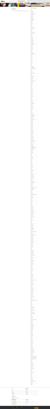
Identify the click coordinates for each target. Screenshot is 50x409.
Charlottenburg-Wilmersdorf (33, 68)
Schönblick (32, 292)
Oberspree (32, 366)
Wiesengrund (32, 320)
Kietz (31, 168)
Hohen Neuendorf (32, 138)
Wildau (31, 321)
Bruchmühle (32, 59)
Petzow (31, 382)
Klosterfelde (32, 177)
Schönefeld (32, 294)
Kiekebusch (32, 165)
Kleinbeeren (32, 174)
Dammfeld (32, 77)
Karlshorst (32, 157)
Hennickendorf (32, 130)
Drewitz (31, 86)
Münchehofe (32, 229)
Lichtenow (32, 195)
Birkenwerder (32, 40)
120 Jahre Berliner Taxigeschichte (15, 397)
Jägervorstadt (32, 149)
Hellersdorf (32, 129)
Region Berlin (13, 394)
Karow (31, 159)
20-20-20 (35, 8)
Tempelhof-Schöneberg (33, 310)
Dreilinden (32, 85)
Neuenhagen (32, 239)
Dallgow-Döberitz (32, 76)
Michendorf (32, 219)
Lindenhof (32, 201)
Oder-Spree (32, 367)
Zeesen (31, 337)
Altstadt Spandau (32, 20)
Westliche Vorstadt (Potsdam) (33, 319)
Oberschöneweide (32, 365)
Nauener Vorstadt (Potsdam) (33, 231)
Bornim (31, 50)
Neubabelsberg (32, 238)
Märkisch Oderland (32, 211)
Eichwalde (32, 93)
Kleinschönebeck (32, 176)
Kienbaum (32, 166)
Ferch (31, 111)
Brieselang (32, 57)
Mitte (31, 221)
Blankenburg (32, 41)
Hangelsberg (32, 120)
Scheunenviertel (32, 284)
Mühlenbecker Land (32, 228)
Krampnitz (32, 184)
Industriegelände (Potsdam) (33, 147)
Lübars (31, 202)
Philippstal (32, 383)
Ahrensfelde (32, 11)
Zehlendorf (32, 339)
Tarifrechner (27, 394)
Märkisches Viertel (32, 212)
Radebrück (32, 258)
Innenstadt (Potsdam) (33, 148)
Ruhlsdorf (32, 274)
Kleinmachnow (32, 175)
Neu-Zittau (32, 237)
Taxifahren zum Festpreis (14, 404)
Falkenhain (32, 104)
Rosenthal (32, 267)
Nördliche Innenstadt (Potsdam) (34, 356)
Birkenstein (32, 39)
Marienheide (32, 210)
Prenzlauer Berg (32, 257)
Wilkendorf (32, 329)
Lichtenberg (32, 193)
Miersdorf (32, 220)
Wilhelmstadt (32, 328)
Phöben (31, 384)
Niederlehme (32, 349)
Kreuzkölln (32, 186)
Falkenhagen (32, 102)
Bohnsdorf (32, 47)
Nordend (31, 355)
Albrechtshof (32, 12)
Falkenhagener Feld (32, 103)
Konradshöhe (32, 183)
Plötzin (31, 248)
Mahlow (31, 203)
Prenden (31, 256)
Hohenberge (32, 139)
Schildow (31, 285)
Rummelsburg (32, 275)
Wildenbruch (32, 322)
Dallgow (31, 75)
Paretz (31, 375)
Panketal (31, 373)
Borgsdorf (32, 49)
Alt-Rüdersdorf (32, 14)
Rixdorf (31, 265)
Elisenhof (32, 94)
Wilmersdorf (32, 330)
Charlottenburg (32, 66)
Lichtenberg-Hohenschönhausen (34, 194)
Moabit (31, 222)
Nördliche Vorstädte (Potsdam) (33, 358)
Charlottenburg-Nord (33, 67)
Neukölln (31, 347)
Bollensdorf (32, 48)
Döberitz (31, 84)
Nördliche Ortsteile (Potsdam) (33, 357)
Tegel (31, 303)
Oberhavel (32, 364)
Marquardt (32, 213)
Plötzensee (32, 247)
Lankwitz (31, 192)
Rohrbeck (32, 266)
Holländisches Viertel (33, 141)
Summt (31, 301)
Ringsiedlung (32, 264)
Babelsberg (32, 23)
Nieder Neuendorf (32, 348)
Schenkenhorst (32, 283)
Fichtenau (32, 112)
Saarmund (32, 276)
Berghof (31, 31)
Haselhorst (32, 122)
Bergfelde (32, 30)
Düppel (31, 87)
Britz (31, 58)
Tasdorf (31, 302)
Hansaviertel (32, 121)
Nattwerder (32, 230)
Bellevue (31, 29)
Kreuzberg (32, 185)
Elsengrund (32, 95)
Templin (31, 311)
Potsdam (31, 249)
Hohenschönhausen (32, 140)
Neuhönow (32, 346)
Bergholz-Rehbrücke (32, 32)
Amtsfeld (31, 22)
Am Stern (31, 21)
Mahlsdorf (32, 204)
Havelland (32, 123)
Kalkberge (32, 156)
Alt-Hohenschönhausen (33, 13)
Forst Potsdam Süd (32, 114)
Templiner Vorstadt (32, 312)
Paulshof (31, 376)
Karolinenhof (32, 158)
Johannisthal (32, 150)
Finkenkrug (32, 113)
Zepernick (32, 340)
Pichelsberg (32, 240)
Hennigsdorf (32, 131)
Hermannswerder (32, 132)
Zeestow (31, 338)
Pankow (31, 374)
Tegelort (31, 304)
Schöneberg (32, 293)
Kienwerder (32, 167)
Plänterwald (32, 246)
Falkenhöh (32, 105)
